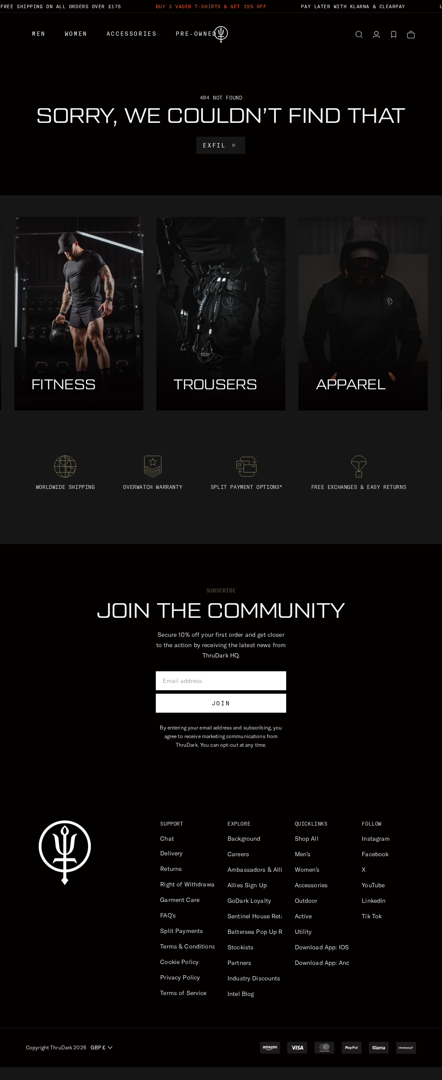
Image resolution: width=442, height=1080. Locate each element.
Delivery (171, 853)
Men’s (303, 854)
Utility (303, 932)
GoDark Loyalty (249, 901)
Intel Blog (240, 994)
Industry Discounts (254, 978)
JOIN (221, 703)
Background (243, 838)
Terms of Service (183, 993)
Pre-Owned (196, 33)
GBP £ (98, 1047)
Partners (239, 963)
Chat (167, 838)
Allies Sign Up (247, 885)
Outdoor (306, 901)
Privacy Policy (180, 977)
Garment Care (179, 900)
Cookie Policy (179, 962)
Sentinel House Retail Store (266, 916)
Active (303, 916)
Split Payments (181, 931)
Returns (171, 869)
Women (76, 33)
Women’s (307, 869)
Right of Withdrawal (188, 884)
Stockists (240, 947)
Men (39, 33)
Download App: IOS (322, 947)
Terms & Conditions (187, 946)
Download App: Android (328, 963)
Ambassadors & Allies (258, 869)
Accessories (132, 33)
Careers (238, 854)
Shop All (307, 838)
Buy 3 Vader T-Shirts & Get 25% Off (211, 6)
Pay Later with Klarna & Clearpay (353, 6)
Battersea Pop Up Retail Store (269, 932)
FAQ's (168, 915)
